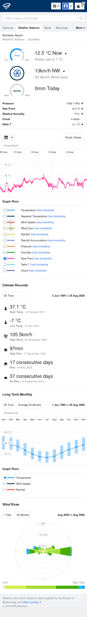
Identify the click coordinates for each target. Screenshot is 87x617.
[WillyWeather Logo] (9, 6)
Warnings (62, 28)
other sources (31, 602)
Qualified (33, 39)
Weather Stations (28, 28)
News (47, 28)
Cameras (7, 28)
